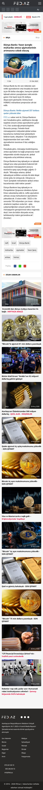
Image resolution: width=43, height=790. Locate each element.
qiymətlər (20, 250)
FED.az (7, 117)
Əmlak (24, 749)
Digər (4, 753)
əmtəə (7, 257)
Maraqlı (24, 746)
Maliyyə (24, 738)
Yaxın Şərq (32, 250)
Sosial (4, 746)
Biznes (4, 742)
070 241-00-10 (9, 765)
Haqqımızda (26, 756)
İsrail (14, 243)
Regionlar (5, 749)
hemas (16, 257)
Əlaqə (24, 753)
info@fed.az (8, 772)
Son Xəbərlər (6, 738)
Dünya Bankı (24, 243)
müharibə (9, 250)
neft (6, 243)
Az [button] (38, 9)
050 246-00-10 (10, 769)
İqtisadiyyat (26, 742)
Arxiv (3, 756)
